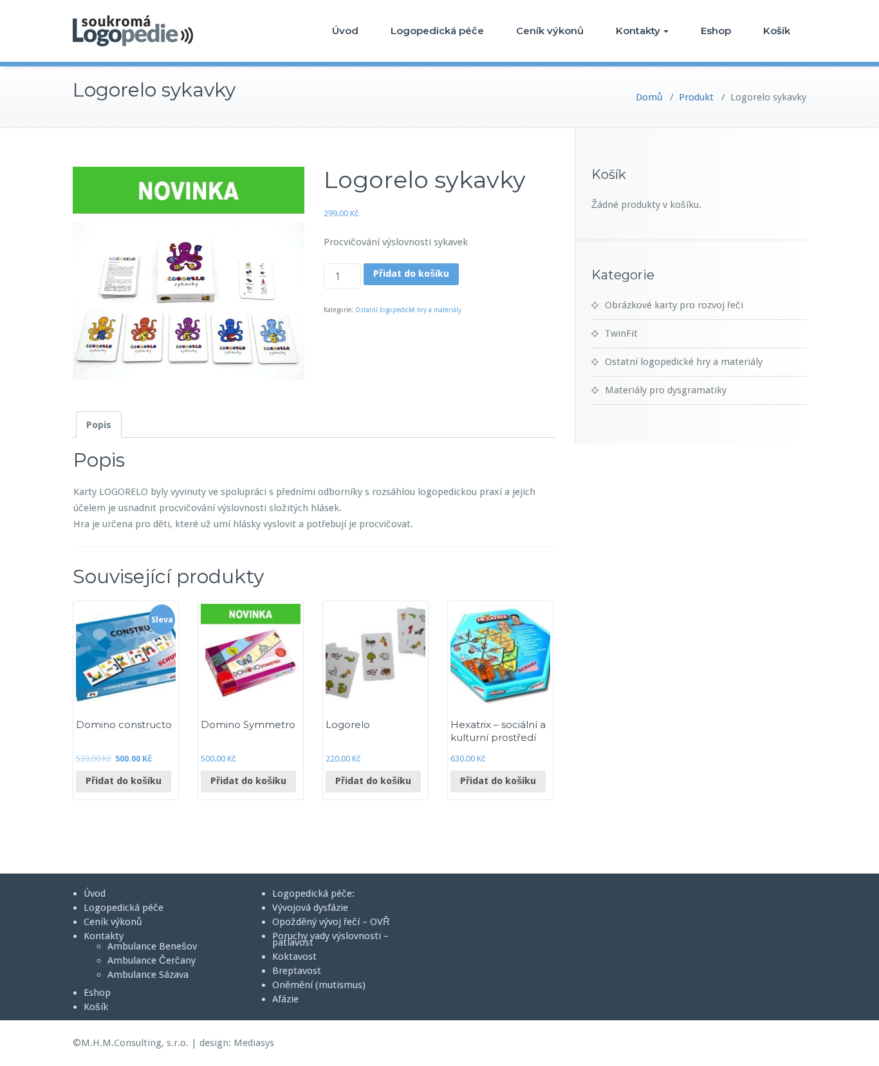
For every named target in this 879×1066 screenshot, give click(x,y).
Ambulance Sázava (148, 974)
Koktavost (294, 956)
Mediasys (254, 1043)
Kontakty (638, 30)
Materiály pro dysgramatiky (665, 390)
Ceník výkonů (550, 30)
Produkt (696, 97)
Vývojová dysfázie (310, 907)
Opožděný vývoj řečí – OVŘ (331, 922)
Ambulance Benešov (152, 946)
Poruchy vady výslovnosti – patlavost (330, 939)
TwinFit (621, 333)
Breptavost (296, 971)
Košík (776, 30)
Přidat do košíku (411, 273)
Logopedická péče (437, 30)
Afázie (285, 999)
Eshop (716, 30)
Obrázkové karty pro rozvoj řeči (674, 305)
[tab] (99, 424)
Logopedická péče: (313, 893)
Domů (649, 97)
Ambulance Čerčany (151, 960)
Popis (98, 425)
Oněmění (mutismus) (318, 985)
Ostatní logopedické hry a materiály (408, 309)
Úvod (345, 30)
